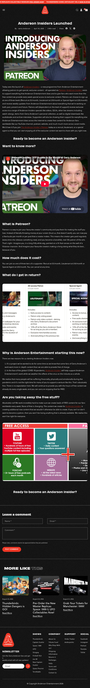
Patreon (62, 90)
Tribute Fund (53, 642)
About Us (52, 639)
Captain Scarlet (38, 642)
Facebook (84, 639)
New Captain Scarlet (37, 663)
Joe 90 (35, 659)
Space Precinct (38, 668)
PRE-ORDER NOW (28, 2)
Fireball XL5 (37, 656)
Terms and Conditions (53, 668)
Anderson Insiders (31, 87)
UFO (34, 649)
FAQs (51, 663)
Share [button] (61, 28)
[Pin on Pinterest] (74, 28)
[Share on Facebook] (67, 28)
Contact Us (53, 673)
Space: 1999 (37, 645)
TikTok (83, 652)
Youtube (84, 649)
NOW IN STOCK (76, 2)
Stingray (36, 652)
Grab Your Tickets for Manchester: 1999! (75, 605)
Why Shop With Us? (54, 646)
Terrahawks (37, 672)
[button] (3, 10)
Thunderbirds (38, 639)
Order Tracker (70, 639)
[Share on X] (70, 28)
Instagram (84, 642)
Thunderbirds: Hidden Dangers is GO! (13, 606)
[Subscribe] (28, 666)
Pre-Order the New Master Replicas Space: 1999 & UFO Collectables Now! (44, 608)
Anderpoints (69, 642)
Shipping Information (53, 652)
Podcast (83, 645)
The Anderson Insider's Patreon (34, 127)
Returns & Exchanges (52, 658)
